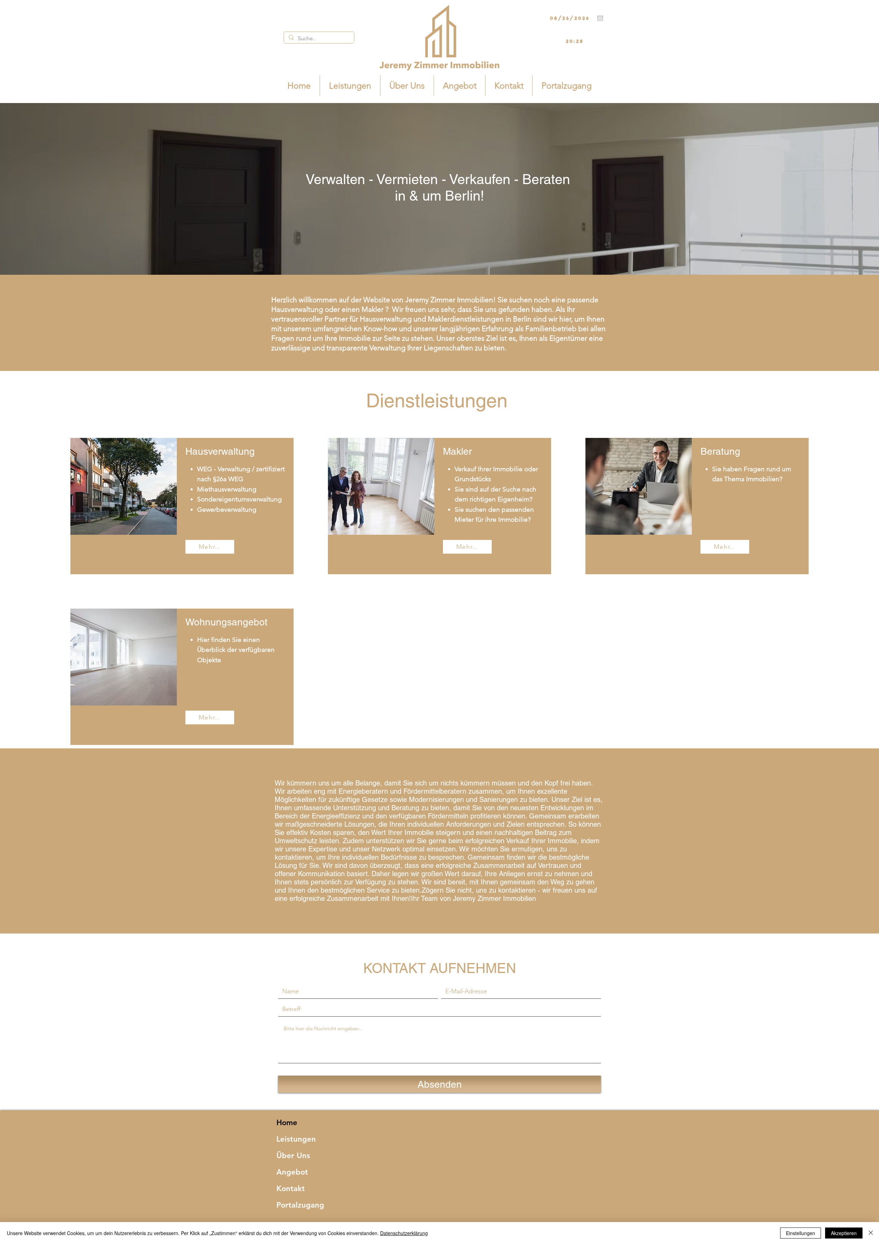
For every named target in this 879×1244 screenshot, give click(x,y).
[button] (209, 717)
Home (286, 1122)
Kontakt (290, 1188)
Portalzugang (300, 1205)
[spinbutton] (574, 42)
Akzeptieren (844, 1233)
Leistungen (296, 1139)
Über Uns (293, 1155)
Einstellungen (800, 1233)
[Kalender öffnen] (600, 18)
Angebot (292, 1172)
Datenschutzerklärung (404, 1233)
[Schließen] (871, 1233)
